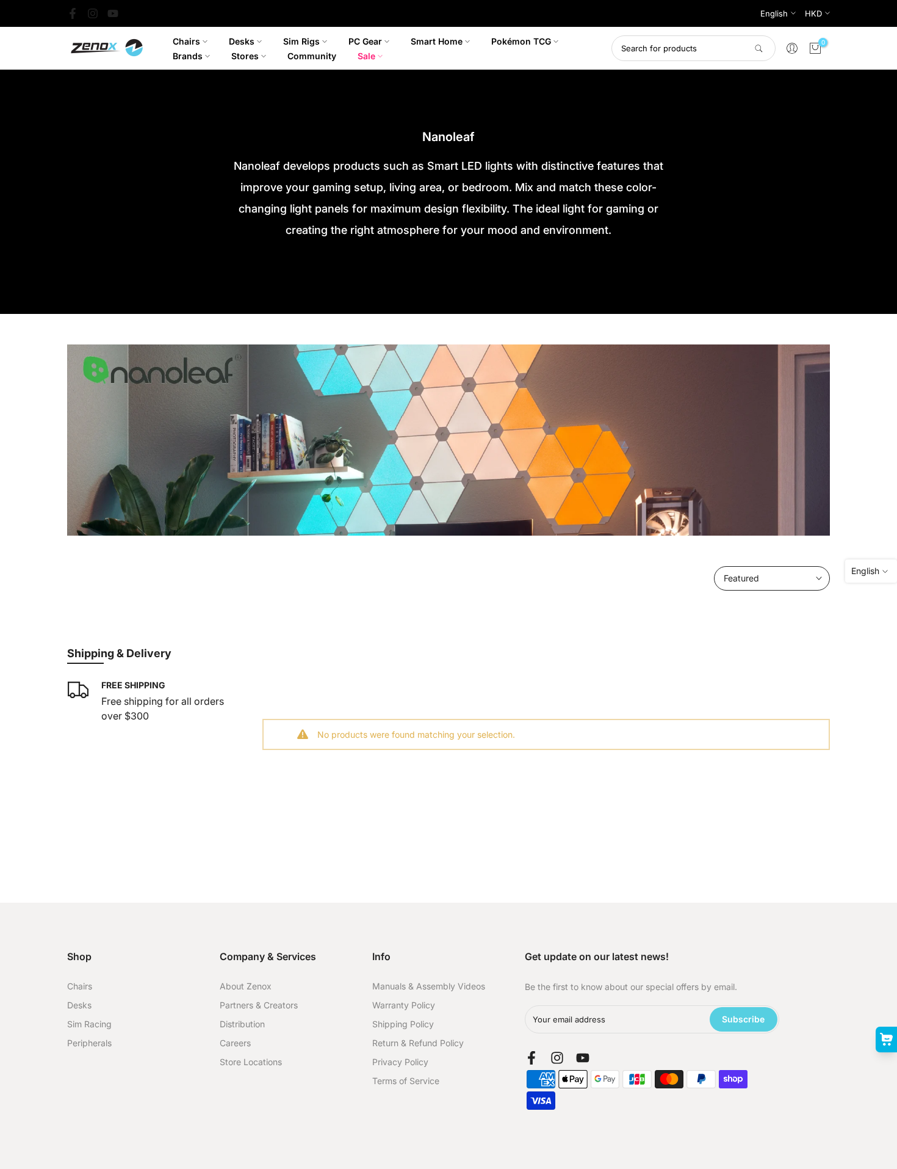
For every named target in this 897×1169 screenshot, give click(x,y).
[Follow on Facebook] (72, 13)
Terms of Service (405, 1081)
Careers (235, 1043)
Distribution (242, 1024)
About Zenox (246, 986)
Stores (245, 56)
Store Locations (251, 1062)
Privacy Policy (400, 1062)
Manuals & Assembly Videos (428, 986)
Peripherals (89, 1043)
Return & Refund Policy (418, 1043)
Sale (366, 56)
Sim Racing (89, 1024)
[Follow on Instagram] (92, 13)
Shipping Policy (403, 1024)
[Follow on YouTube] (112, 13)
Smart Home (437, 41)
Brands (188, 56)
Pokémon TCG (521, 41)
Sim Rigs (301, 41)
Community (311, 56)
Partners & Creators (259, 1005)
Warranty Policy (403, 1005)
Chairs (186, 41)
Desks (241, 41)
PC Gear (365, 41)
